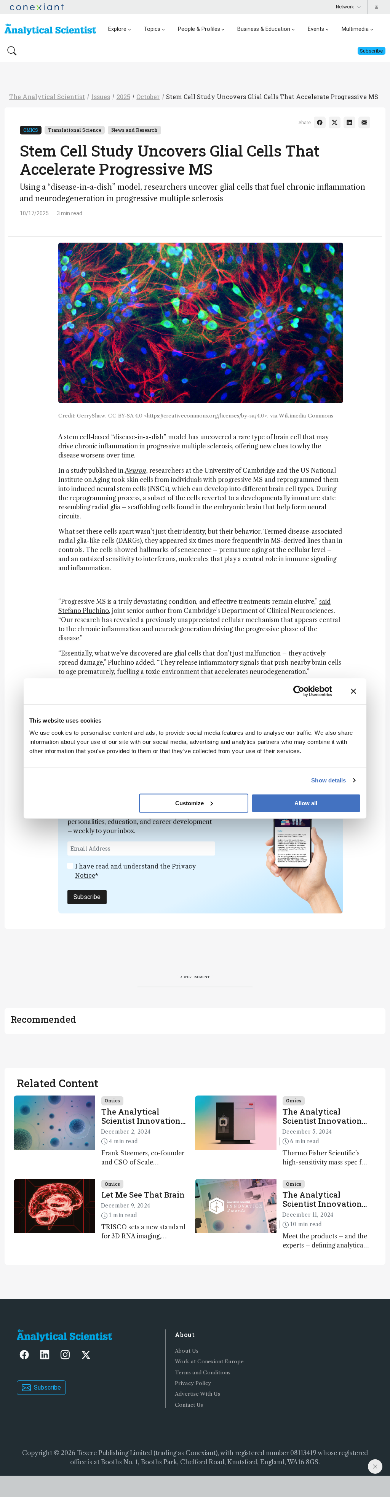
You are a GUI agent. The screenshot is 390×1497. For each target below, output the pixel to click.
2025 (123, 97)
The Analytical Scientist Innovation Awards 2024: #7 (141, 1116)
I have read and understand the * (135, 870)
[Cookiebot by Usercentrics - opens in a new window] (298, 691)
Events (316, 29)
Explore (117, 29)
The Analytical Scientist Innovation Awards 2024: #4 (322, 1116)
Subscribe (87, 896)
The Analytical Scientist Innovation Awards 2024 (322, 1199)
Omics (30, 130)
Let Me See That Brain (143, 1194)
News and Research (134, 130)
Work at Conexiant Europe (209, 1361)
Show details (328, 780)
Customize (189, 803)
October (148, 97)
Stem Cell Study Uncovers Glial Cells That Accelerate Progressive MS (272, 97)
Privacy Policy (193, 1383)
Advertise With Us (197, 1394)
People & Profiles (199, 29)
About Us (186, 1351)
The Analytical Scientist (47, 97)
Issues (100, 97)
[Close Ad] (375, 1466)
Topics (152, 29)
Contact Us (189, 1405)
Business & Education (263, 29)
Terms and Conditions (202, 1372)
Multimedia (355, 29)
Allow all (305, 803)
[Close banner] (353, 691)
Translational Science (74, 130)
